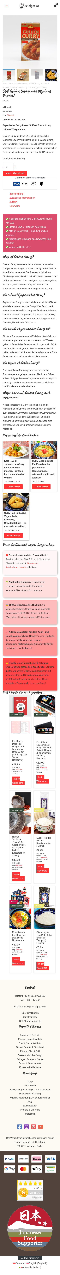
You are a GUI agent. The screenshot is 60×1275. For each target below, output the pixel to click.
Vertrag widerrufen (30, 1258)
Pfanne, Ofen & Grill (30, 1051)
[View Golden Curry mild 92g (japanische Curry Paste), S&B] (9, 75)
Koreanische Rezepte (30, 1067)
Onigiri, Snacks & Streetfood (30, 1047)
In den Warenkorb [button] (17, 781)
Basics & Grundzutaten (30, 1063)
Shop (30, 1081)
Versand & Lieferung (30, 1110)
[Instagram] (26, 1127)
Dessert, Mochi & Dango (30, 1055)
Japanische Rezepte (30, 1035)
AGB (30, 1102)
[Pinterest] (33, 1127)
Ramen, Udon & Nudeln (30, 1039)
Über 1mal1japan (30, 1013)
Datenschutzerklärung (30, 1093)
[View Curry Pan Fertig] (51, 75)
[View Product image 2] (23, 75)
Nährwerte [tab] (14, 206)
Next (56, 75)
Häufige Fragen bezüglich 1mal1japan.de (30, 1089)
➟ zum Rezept (13, 487)
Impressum (30, 1114)
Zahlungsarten (30, 1106)
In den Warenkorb (15, 173)
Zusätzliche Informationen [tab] (22, 198)
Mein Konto (30, 1085)
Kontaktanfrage (30, 1017)
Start (5, 83)
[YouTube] (40, 1127)
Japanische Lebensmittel (20, 83)
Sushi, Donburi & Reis (30, 1043)
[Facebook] (19, 1127)
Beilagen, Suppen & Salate (30, 1059)
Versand (10, 115)
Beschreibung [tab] (16, 194)
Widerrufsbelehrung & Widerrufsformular (30, 1098)
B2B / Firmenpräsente (30, 1021)
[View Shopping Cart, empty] (54, 6)
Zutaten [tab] (13, 202)
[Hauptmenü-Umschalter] (6, 6)
